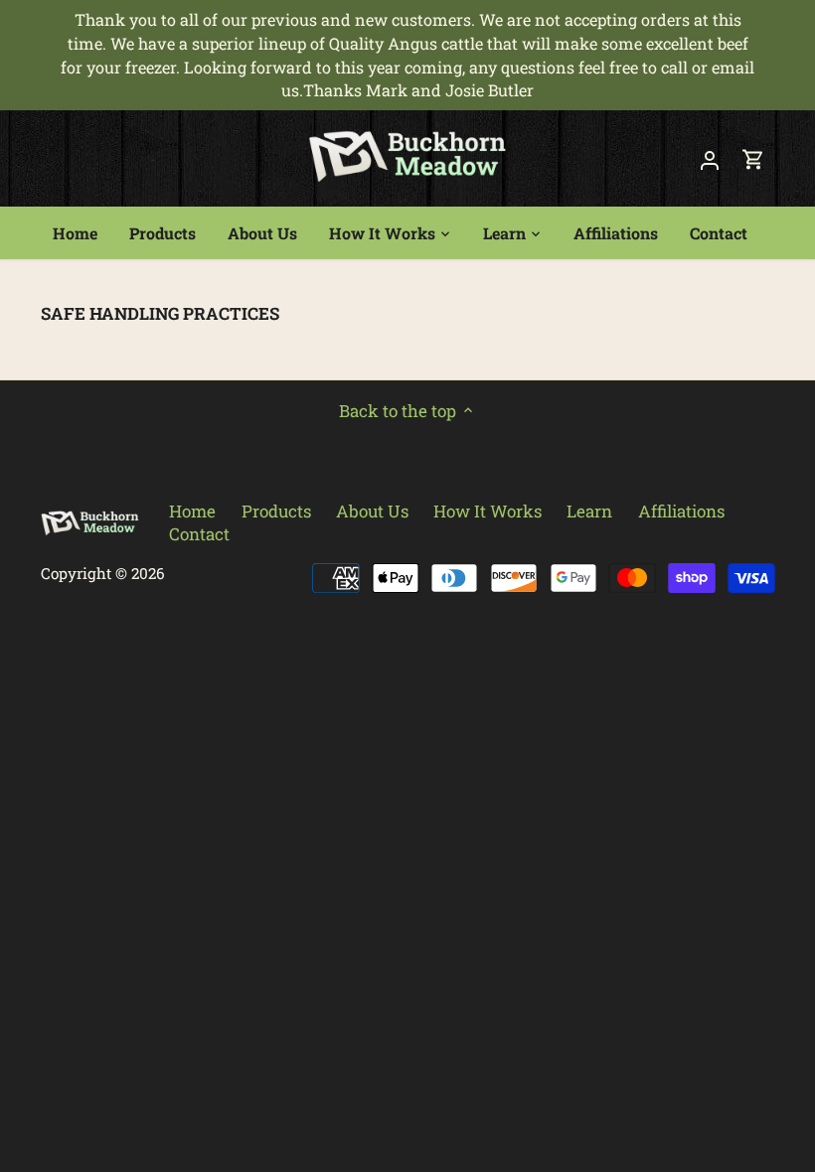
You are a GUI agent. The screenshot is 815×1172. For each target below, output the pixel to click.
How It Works (487, 511)
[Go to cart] (753, 158)
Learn (589, 511)
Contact (199, 533)
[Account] (710, 158)
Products (276, 511)
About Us (372, 511)
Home (192, 511)
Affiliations (681, 511)
